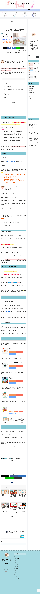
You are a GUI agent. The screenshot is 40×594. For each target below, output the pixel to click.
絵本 (2, 458)
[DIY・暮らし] (25, 14)
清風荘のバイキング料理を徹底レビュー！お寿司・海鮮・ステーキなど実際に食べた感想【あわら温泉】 (34, 124)
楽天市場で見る (19, 411)
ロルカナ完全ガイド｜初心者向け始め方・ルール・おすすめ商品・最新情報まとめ (34, 144)
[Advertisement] (13, 24)
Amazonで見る (12, 411)
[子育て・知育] (5, 14)
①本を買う (5, 83)
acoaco (34, 37)
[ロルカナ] (35, 14)
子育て (9, 458)
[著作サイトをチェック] (12, 482)
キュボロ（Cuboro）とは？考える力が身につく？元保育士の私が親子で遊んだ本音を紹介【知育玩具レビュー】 (34, 139)
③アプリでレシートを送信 (7, 86)
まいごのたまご (11, 378)
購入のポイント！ (5, 93)
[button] (22, 48)
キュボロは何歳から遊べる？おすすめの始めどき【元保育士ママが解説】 (34, 133)
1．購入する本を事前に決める (8, 94)
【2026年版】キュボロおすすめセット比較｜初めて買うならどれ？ (34, 129)
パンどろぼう (11, 349)
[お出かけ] (15, 14)
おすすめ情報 (5, 458)
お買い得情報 (18, 458)
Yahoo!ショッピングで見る (12, 413)
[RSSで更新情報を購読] (15, 482)
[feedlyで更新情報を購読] (13, 482)
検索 (29, 55)
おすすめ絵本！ (5, 97)
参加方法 (4, 82)
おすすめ (12, 458)
